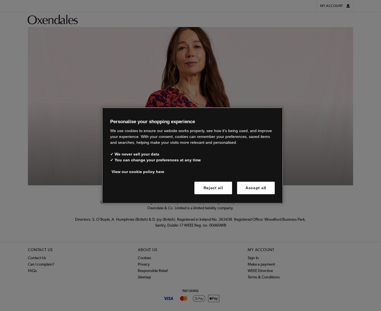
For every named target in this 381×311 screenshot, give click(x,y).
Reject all (213, 187)
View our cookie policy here (138, 171)
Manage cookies (130, 187)
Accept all (255, 187)
